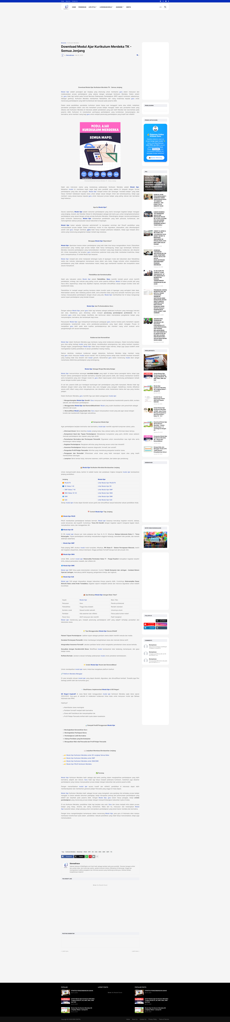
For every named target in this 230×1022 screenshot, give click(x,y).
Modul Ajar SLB (68, 577)
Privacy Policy (153, 1019)
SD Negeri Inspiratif (68, 694)
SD (93, 851)
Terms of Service (164, 1019)
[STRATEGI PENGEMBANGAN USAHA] (65, 993)
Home (62, 1)
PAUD (85, 851)
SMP (108, 851)
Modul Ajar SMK (68, 565)
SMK (66, 496)
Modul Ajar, (103, 798)
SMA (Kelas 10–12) (71, 493)
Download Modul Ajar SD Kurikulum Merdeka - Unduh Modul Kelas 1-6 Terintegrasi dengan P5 (160, 426)
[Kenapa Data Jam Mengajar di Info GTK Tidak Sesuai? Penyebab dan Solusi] (148, 449)
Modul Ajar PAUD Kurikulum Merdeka (79, 764)
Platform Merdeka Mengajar (72, 674)
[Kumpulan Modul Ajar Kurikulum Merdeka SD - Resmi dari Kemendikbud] (148, 438)
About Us (68, 1)
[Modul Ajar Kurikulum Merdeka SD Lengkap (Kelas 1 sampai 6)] (148, 388)
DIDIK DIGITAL (76, 1019)
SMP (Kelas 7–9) (70, 489)
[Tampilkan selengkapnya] (97, 856)
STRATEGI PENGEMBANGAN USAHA (82, 990)
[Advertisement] (115, 27)
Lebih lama (135, 951)
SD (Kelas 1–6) (69, 486)
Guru (108, 279)
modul (71, 189)
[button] (160, 7)
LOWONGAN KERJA (106, 7)
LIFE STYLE (92, 7)
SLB (66, 500)
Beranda (63, 43)
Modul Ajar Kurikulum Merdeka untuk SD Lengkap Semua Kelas (88, 755)
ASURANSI (119, 7)
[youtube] (166, 1)
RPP (89, 851)
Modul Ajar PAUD (69, 516)
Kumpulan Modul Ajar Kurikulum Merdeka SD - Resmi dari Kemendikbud (160, 438)
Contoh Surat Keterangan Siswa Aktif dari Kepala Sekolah (159, 399)
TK (111, 851)
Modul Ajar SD (68, 530)
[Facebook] (149, 620)
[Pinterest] (90, 856)
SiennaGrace (75, 863)
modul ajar (112, 396)
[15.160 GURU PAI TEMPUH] (148, 273)
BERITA (128, 7)
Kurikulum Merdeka (73, 43)
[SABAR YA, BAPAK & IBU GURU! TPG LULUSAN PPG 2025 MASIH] (148, 233)
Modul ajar (102, 521)
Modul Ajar (65, 92)
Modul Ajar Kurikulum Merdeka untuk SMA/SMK (82, 761)
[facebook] (160, 1)
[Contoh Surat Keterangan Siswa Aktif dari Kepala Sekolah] (148, 399)
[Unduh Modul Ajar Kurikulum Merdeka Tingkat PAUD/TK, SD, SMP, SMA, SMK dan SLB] (148, 376)
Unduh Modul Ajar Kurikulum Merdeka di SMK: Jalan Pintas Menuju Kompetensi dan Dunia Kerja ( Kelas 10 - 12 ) (160, 412)
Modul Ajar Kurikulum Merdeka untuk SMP (80, 758)
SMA (100, 851)
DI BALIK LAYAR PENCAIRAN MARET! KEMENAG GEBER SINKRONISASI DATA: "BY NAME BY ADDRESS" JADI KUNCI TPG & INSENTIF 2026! (160, 200)
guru (120, 92)
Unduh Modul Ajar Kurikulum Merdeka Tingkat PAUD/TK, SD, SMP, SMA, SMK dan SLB (160, 377)
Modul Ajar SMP (69, 543)
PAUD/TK (68, 483)
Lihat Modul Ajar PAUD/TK (107, 483)
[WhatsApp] (86, 856)
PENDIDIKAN (82, 7)
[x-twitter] (163, 1)
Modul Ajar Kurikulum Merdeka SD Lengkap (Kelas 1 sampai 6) (160, 388)
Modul (118, 281)
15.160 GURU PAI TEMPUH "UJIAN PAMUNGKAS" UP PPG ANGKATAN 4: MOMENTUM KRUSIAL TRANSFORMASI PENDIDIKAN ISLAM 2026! (160, 277)
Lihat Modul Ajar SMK (105, 496)
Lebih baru (65, 951)
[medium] (149, 631)
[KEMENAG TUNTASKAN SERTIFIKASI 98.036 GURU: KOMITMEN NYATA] (148, 252)
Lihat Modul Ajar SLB (105, 500)
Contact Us (75, 1)
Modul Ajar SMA (69, 554)
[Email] (93, 856)
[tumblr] (168, 1)
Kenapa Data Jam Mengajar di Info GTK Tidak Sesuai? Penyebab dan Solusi (160, 449)
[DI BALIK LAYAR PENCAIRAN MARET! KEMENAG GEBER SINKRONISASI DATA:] (148, 197)
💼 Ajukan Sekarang (155, 157)
